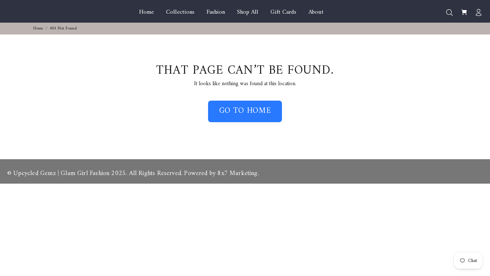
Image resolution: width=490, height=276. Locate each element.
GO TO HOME (245, 111)
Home (38, 28)
